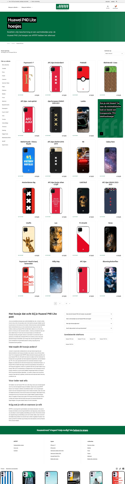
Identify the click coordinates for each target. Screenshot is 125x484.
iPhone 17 (53, 445)
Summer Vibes (5, 83)
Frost (3, 97)
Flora (3, 72)
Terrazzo (4, 126)
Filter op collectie (5, 61)
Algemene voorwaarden (12, 468)
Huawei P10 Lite (81, 339)
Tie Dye (4, 119)
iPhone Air (53, 448)
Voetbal (4, 68)
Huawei (13, 43)
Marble (3, 94)
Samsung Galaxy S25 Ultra (57, 450)
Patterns (4, 90)
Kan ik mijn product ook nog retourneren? (76, 328)
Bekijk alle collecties (92, 459)
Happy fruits (5, 134)
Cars (3, 115)
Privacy (2, 468)
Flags (3, 86)
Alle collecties (5, 64)
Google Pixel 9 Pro (55, 456)
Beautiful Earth (5, 104)
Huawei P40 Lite (19, 43)
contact (112, 1)
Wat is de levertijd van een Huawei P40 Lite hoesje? (78, 318)
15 (66, 303)
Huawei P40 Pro (103, 339)
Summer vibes (90, 445)
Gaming (4, 130)
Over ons (16, 448)
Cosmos (4, 79)
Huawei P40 (92, 339)
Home (8, 43)
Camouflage (5, 123)
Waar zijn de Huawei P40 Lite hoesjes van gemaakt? (78, 314)
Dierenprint (4, 108)
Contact (16, 450)
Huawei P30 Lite (69, 339)
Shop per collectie (13, 7)
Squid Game (5, 144)
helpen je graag (80, 430)
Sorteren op (107, 50)
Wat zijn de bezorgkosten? (72, 323)
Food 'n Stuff (5, 112)
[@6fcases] (116, 469)
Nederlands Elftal (6, 137)
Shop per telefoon (26, 7)
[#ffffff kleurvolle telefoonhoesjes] (62, 6)
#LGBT (3, 141)
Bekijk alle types (54, 459)
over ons (108, 1)
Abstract (4, 101)
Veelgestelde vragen (19, 445)
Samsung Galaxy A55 (56, 453)
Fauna (3, 75)
